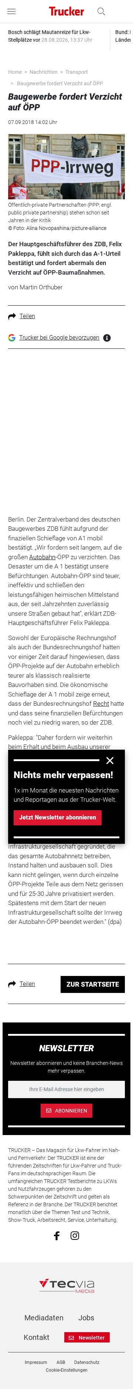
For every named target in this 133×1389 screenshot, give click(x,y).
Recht (101, 703)
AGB (61, 1362)
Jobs (86, 1317)
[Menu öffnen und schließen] (13, 11)
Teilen (27, 316)
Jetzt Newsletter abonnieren (57, 817)
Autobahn (42, 557)
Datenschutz (86, 1362)
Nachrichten (44, 72)
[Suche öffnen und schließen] (99, 11)
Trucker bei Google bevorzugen (59, 337)
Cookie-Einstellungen (67, 1370)
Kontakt (37, 1337)
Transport (76, 72)
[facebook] (56, 1235)
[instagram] (75, 1235)
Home (15, 72)
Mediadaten (44, 1317)
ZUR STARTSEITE (92, 984)
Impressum (36, 1362)
